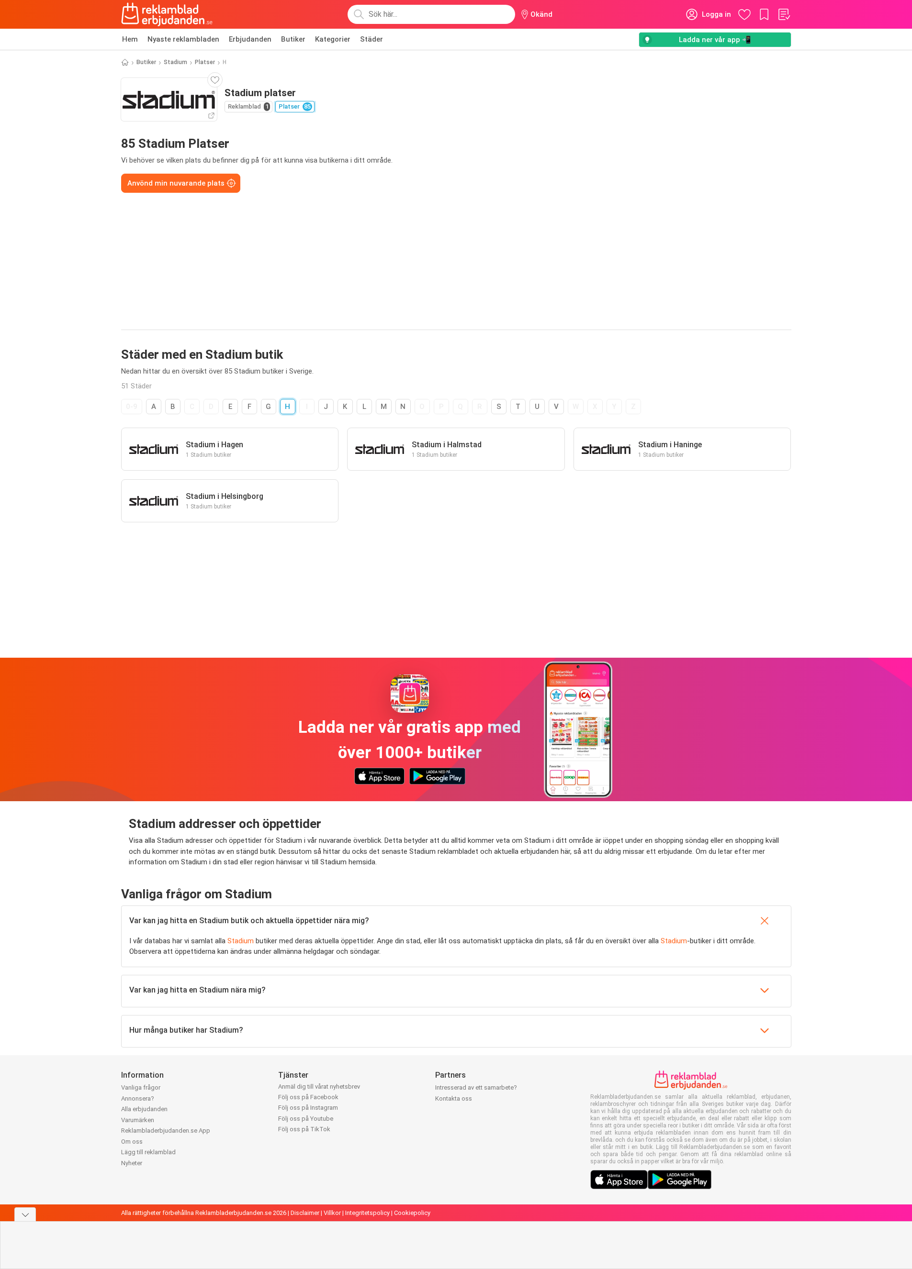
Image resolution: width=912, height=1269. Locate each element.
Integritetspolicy (367, 1212)
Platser (205, 62)
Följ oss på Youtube (305, 1118)
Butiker (293, 39)
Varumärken (137, 1120)
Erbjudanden (250, 39)
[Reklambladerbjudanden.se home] (167, 14)
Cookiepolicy (412, 1212)
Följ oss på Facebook (308, 1097)
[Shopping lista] (783, 14)
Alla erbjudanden (144, 1109)
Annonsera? (137, 1098)
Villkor (332, 1212)
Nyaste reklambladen (183, 39)
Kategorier (332, 39)
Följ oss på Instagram (308, 1107)
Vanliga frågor (140, 1087)
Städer (371, 39)
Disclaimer (305, 1212)
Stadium (175, 62)
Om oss (132, 1141)
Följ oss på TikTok (304, 1129)
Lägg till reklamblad (148, 1152)
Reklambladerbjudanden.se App (165, 1130)
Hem (130, 39)
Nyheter (131, 1163)
